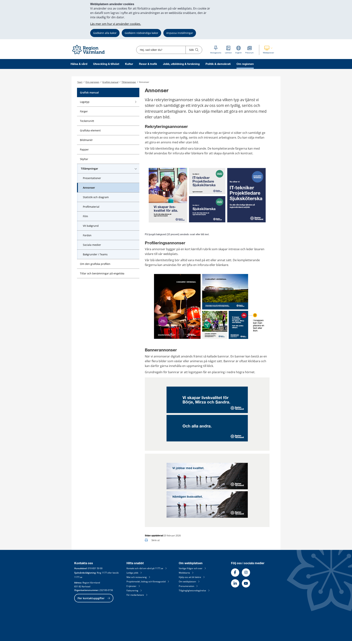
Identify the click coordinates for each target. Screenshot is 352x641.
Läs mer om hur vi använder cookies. (115, 24)
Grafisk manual (110, 82)
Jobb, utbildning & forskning (181, 64)
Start (79, 82)
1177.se (78, 577)
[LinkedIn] (235, 583)
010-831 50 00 (95, 568)
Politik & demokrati (218, 64)
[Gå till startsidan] (90, 54)
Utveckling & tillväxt (106, 64)
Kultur (129, 64)
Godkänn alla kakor (105, 33)
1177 (104, 572)
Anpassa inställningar (179, 33)
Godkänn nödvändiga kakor (141, 33)
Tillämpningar (129, 82)
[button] (268, 49)
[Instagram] (246, 572)
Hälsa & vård (79, 64)
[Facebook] (235, 572)
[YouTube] (246, 583)
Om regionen (245, 64)
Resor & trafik (148, 64)
